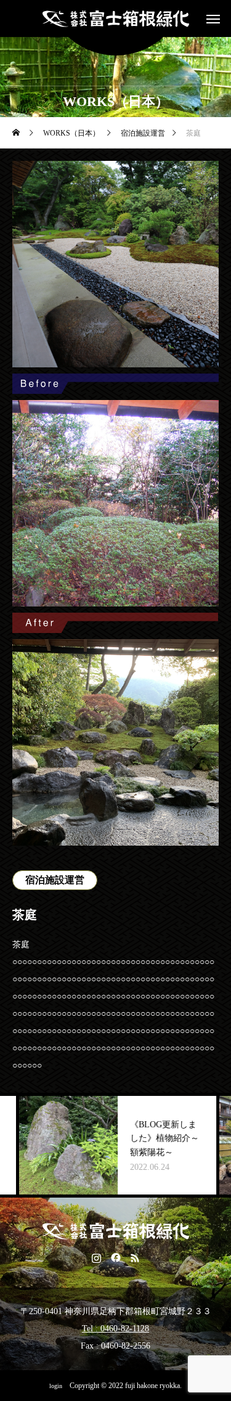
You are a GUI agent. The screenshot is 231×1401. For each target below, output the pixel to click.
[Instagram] (96, 1257)
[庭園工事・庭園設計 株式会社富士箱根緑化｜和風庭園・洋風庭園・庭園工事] (116, 18)
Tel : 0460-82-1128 (115, 1328)
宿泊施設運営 (54, 880)
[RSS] (134, 1257)
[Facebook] (115, 1257)
